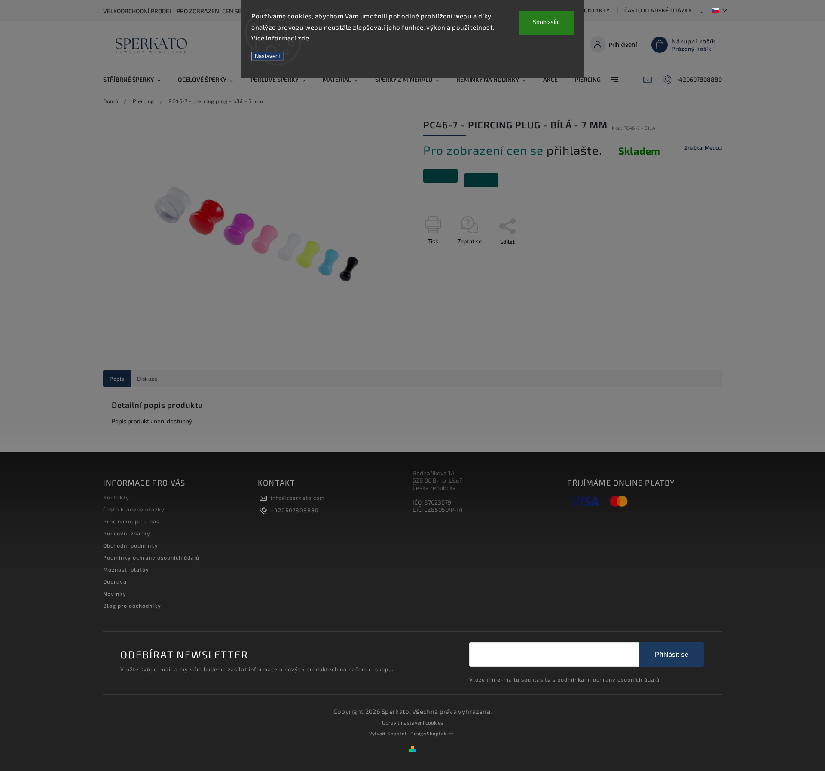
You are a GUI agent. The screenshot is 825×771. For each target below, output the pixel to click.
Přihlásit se (671, 654)
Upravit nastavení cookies (412, 722)
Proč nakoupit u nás (131, 521)
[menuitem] (136, 79)
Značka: (703, 147)
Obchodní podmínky (130, 545)
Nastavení (267, 56)
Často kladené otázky (658, 10)
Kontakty (595, 10)
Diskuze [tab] (147, 378)
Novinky (114, 593)
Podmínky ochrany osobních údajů (151, 557)
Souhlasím (546, 22)
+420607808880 (295, 510)
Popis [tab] (117, 378)
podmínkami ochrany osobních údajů (608, 679)
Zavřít (695, 256)
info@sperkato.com (298, 497)
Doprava (115, 581)
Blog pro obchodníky (132, 605)
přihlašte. (574, 150)
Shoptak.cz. (441, 733)
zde (303, 38)
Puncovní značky (126, 533)
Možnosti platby (126, 569)
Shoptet (397, 733)
